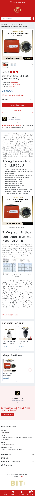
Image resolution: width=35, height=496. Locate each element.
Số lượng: (5, 99)
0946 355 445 (5, 432)
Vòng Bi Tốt (26, 301)
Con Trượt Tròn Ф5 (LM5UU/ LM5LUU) (9, 342)
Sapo (21, 476)
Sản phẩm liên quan (13, 323)
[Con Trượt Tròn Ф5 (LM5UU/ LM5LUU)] (9, 333)
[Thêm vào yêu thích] (31, 58)
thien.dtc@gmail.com (7, 444)
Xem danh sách (8, 414)
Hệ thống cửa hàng (18, 2)
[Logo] (17, 483)
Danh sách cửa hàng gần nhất (14, 95)
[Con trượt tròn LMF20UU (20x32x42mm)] (9, 365)
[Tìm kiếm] (32, 18)
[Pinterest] (14, 72)
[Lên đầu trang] (32, 486)
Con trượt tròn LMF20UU (10, 134)
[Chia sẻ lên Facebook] (11, 72)
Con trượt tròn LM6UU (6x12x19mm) (23, 342)
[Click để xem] (17, 45)
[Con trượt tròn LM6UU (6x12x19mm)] (25, 333)
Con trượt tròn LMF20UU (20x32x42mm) (8, 374)
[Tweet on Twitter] (17, 72)
